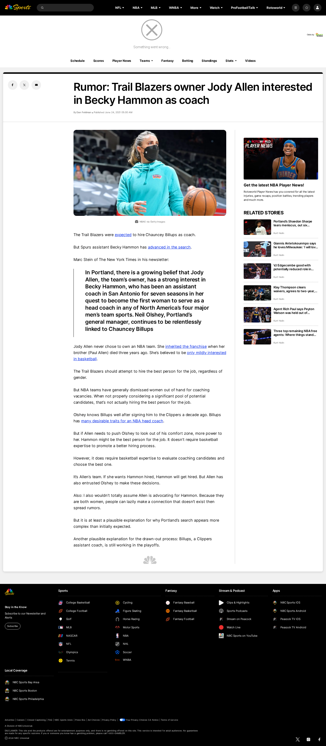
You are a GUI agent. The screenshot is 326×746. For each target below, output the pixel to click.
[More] (296, 8)
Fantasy (167, 61)
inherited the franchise (186, 346)
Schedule (77, 61)
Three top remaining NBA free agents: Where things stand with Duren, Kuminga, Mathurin (295, 333)
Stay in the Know (16, 607)
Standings (209, 61)
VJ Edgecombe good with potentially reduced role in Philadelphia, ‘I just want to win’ (295, 267)
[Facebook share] (12, 85)
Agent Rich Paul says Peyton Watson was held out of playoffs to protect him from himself (294, 311)
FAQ (50, 720)
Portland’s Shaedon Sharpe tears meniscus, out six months (292, 223)
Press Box (80, 720)
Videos (250, 61)
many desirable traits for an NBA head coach (122, 420)
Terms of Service (169, 720)
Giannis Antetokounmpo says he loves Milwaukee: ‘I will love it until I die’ (295, 245)
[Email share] (36, 85)
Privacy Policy (109, 720)
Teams (145, 61)
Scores (98, 61)
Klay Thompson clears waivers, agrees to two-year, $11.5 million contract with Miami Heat (294, 289)
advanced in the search (169, 247)
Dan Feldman (84, 112)
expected (123, 234)
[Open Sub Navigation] (123, 8)
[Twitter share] (24, 85)
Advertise (9, 720)
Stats (229, 61)
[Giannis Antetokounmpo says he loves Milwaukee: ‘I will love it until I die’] (257, 249)
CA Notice (153, 720)
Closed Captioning (36, 720)
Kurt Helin (278, 233)
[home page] (18, 7)
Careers (21, 720)
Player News (121, 61)
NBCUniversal (25, 726)
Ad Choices (94, 720)
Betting (187, 61)
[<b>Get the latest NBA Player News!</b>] (281, 159)
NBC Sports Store (64, 720)
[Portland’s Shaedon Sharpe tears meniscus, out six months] (257, 227)
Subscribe (12, 626)
